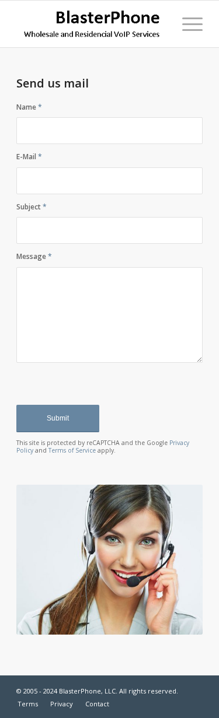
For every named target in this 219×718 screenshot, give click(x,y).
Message (34, 256)
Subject (31, 207)
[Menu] (187, 24)
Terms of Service (72, 450)
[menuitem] (187, 24)
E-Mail (29, 157)
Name (29, 107)
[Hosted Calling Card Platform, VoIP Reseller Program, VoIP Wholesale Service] (90, 24)
